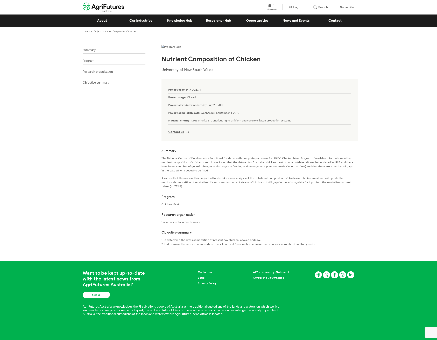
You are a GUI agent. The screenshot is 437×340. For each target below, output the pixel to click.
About (102, 20)
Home (85, 31)
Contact (335, 20)
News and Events (296, 20)
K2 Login (295, 7)
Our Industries (140, 20)
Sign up (96, 294)
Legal (201, 277)
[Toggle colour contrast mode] (271, 5)
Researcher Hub (218, 20)
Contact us (205, 272)
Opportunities (257, 20)
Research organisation (98, 72)
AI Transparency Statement (271, 272)
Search (323, 7)
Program (88, 61)
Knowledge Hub (179, 20)
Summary (89, 50)
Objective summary (96, 82)
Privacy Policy (207, 283)
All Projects (96, 31)
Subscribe (347, 7)
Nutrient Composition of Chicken (120, 31)
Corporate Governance (268, 277)
